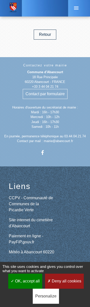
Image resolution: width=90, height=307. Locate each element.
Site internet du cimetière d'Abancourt (31, 223)
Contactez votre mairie (45, 65)
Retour (45, 34)
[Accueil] (13, 8)
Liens (19, 186)
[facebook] (45, 152)
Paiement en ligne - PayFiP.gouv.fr (26, 239)
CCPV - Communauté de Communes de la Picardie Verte (31, 204)
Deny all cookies (66, 281)
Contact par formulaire (45, 94)
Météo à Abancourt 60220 (31, 252)
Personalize (45, 296)
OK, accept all (27, 281)
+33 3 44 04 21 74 (45, 86)
